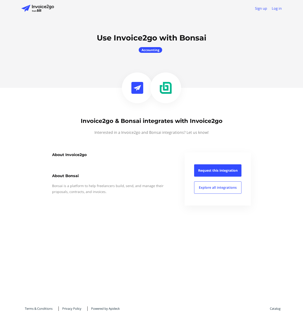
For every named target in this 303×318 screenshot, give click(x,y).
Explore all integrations (218, 187)
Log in (277, 8)
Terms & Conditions (39, 308)
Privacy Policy (71, 308)
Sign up (261, 8)
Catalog (275, 308)
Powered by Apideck (105, 308)
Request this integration (218, 170)
